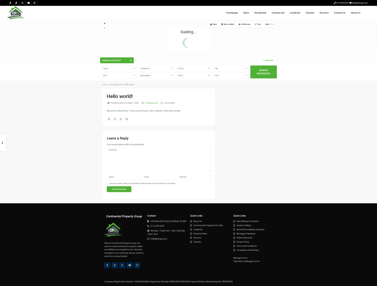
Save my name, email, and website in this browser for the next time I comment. (143, 183)
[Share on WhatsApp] (121, 119)
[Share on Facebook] (109, 119)
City (216, 68)
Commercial (278, 12)
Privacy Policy (243, 242)
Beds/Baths (145, 75)
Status (180, 75)
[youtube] (28, 3)
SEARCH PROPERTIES (263, 72)
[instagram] (34, 3)
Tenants (310, 12)
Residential (260, 12)
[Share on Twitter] (115, 119)
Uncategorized (116, 85)
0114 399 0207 (342, 3)
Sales (246, 12)
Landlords (295, 12)
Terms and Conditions (247, 246)
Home (104, 85)
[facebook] (10, 3)
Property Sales (200, 233)
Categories (145, 68)
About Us (355, 12)
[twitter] (22, 3)
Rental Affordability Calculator (251, 229)
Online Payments (244, 238)
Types (105, 68)
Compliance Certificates (248, 250)
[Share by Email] (126, 119)
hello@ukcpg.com (360, 3)
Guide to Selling (244, 225)
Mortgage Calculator (246, 233)
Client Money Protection (248, 221)
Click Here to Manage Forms (246, 261)
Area (105, 75)
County (180, 68)
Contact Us (339, 12)
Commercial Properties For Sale (208, 225)
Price (217, 75)
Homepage (232, 12)
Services (324, 12)
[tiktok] (16, 3)
